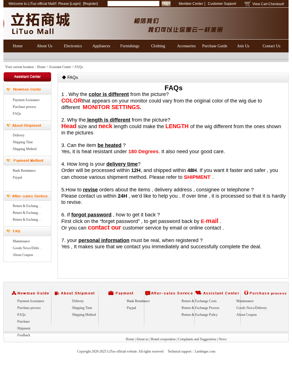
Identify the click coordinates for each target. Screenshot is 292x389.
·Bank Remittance (24, 171)
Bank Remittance (138, 301)
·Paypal (17, 177)
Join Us (243, 46)
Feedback (23, 335)
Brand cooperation (163, 339)
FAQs (21, 315)
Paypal (131, 308)
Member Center (191, 4)
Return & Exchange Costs (199, 301)
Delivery (78, 301)
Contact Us (271, 46)
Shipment (23, 328)
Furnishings (129, 46)
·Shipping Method (24, 149)
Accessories (186, 46)
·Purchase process (24, 107)
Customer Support (222, 4)
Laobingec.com (205, 351)
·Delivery (18, 135)
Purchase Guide (214, 46)
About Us (44, 46)
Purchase (23, 322)
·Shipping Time (22, 142)
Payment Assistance (30, 301)
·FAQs (16, 114)
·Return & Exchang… (26, 206)
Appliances (101, 46)
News (223, 339)
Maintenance (245, 301)
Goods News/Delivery (251, 308)
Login (75, 4)
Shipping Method (84, 315)
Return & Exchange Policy (200, 315)
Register (90, 4)
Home (18, 46)
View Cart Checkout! (268, 4)
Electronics (73, 46)
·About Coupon (22, 255)
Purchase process (29, 308)
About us (142, 339)
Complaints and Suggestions (197, 339)
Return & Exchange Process (201, 308)
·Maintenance (21, 241)
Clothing (158, 46)
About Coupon (246, 315)
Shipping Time (82, 308)
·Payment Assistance (26, 100)
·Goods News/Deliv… (27, 248)
